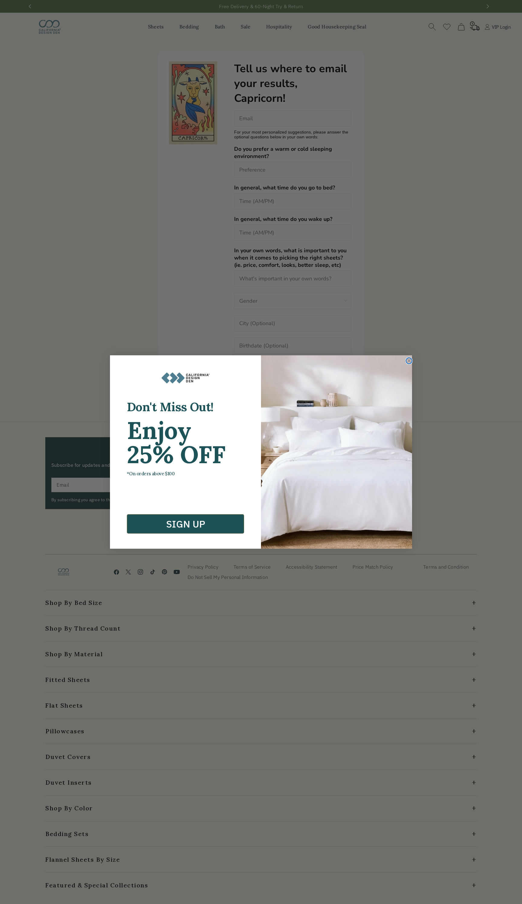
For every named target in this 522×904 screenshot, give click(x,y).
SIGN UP (185, 524)
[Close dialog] (409, 361)
